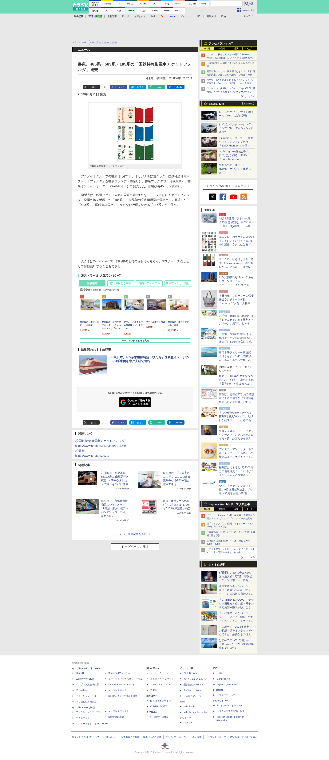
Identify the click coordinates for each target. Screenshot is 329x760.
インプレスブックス (118, 711)
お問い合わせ (110, 737)
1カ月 (250, 48)
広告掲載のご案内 (130, 737)
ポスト (94, 87)
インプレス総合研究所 (87, 684)
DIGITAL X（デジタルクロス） (124, 696)
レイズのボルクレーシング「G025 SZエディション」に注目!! (236, 128)
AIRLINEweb (190, 673)
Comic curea (223, 679)
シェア (121, 87)
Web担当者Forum (85, 679)
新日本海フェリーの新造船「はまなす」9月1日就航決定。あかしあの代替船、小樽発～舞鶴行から (231, 74)
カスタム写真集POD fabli (230, 711)
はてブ (140, 87)
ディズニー (186, 16)
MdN (182, 701)
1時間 (207, 48)
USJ (199, 16)
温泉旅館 (92, 283)
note (159, 87)
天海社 (220, 673)
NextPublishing (116, 717)
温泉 (153, 16)
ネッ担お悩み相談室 (86, 701)
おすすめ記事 (217, 564)
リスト (105, 87)
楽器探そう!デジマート (162, 679)
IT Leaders (81, 690)
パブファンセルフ (226, 695)
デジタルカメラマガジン (88, 712)
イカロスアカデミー (194, 696)
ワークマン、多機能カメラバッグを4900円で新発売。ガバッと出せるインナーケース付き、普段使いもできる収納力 (231, 91)
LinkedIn (178, 87)
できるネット (83, 718)
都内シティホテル (149, 283)
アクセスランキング (221, 43)
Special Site (216, 103)
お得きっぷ (140, 16)
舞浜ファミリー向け (178, 283)
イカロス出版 (186, 668)
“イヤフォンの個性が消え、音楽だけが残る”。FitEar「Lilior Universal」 (235, 155)
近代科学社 (152, 712)
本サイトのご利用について (85, 737)
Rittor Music (153, 668)
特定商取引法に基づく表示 (243, 737)
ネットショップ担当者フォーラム (125, 679)
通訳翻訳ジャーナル (194, 684)
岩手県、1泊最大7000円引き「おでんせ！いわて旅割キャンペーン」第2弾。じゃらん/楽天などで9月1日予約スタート (230, 83)
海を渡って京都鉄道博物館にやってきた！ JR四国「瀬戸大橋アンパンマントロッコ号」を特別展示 (114, 508)
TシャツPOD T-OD (160, 684)
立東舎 (153, 690)
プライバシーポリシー (176, 737)
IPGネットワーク (222, 700)
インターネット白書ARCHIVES (92, 723)
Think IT (80, 673)
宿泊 (223, 16)
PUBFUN (218, 690)
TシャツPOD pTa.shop (229, 705)
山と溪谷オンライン (160, 700)
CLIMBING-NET (158, 706)
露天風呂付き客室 (120, 283)
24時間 (221, 48)
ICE (215, 668)
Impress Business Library (121, 684)
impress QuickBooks (227, 684)
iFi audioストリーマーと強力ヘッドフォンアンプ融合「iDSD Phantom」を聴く (236, 141)
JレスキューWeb (192, 690)
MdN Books (190, 706)
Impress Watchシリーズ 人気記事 (229, 504)
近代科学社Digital (159, 717)
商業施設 (211, 16)
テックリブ (185, 718)
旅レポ (125, 16)
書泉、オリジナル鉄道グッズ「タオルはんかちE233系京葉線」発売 (177, 504)
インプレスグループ (215, 737)
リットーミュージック (161, 673)
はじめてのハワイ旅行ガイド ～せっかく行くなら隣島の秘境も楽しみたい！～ (236, 644)
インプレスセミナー (118, 690)
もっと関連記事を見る (133, 534)
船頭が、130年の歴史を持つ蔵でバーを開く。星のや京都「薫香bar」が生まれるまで (236, 379)
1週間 (235, 48)
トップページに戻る (135, 546)
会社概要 (196, 737)
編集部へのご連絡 (152, 737)
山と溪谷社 (152, 696)
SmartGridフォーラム (119, 673)
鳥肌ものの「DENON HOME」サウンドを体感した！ (235, 168)
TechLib (188, 722)
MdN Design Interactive (196, 712)
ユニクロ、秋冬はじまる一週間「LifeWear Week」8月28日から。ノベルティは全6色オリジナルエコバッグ (230, 57)
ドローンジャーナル (86, 696)
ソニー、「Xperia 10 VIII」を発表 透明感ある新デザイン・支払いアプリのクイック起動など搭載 (231, 518)
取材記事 (112, 16)
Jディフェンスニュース (196, 679)
